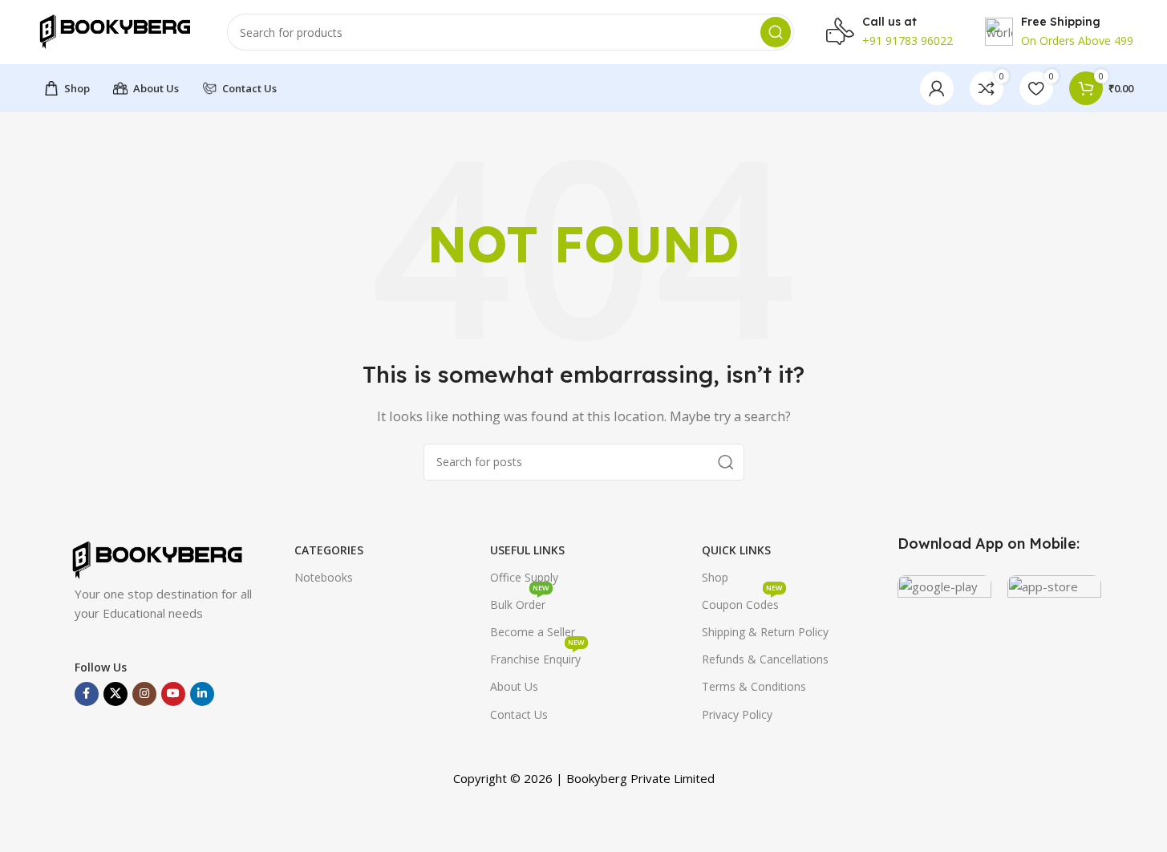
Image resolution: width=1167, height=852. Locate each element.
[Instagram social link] (144, 694)
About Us (514, 686)
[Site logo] (114, 30)
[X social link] (115, 694)
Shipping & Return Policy (765, 631)
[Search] (775, 32)
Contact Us (519, 714)
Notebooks (323, 577)
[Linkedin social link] (202, 694)
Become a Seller (532, 631)
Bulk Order (519, 601)
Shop (715, 577)
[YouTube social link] (173, 694)
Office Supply (524, 577)
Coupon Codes (742, 601)
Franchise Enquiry (537, 656)
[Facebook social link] (87, 694)
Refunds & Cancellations (765, 659)
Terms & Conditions (754, 686)
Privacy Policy (737, 714)
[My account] (937, 88)
